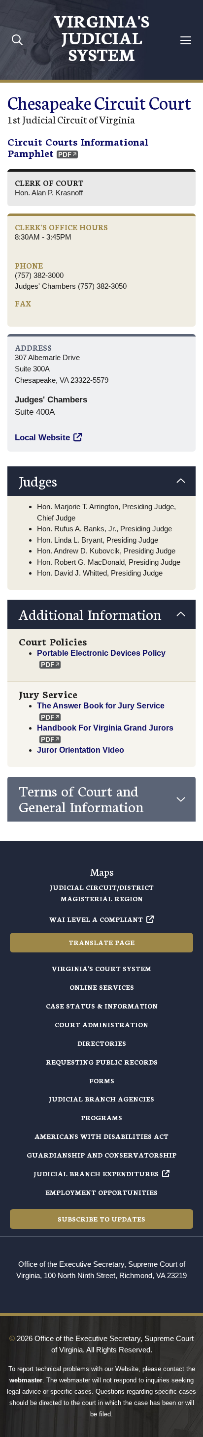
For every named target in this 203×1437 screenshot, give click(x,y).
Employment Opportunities (101, 1192)
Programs (101, 1117)
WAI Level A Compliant (96, 919)
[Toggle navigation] (186, 40)
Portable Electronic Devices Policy (102, 652)
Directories (101, 1043)
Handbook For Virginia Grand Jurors (105, 727)
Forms (101, 1080)
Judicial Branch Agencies (101, 1098)
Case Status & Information (102, 1005)
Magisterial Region (102, 898)
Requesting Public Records (102, 1062)
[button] (101, 481)
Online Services (101, 987)
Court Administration (101, 1024)
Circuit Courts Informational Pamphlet (77, 146)
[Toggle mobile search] (17, 39)
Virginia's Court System (101, 968)
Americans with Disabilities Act (101, 1136)
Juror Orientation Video (80, 749)
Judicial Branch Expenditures (96, 1173)
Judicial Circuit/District (102, 887)
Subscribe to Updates (101, 1218)
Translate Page (101, 942)
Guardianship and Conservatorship (101, 1155)
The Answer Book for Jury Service (101, 705)
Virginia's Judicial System (101, 36)
